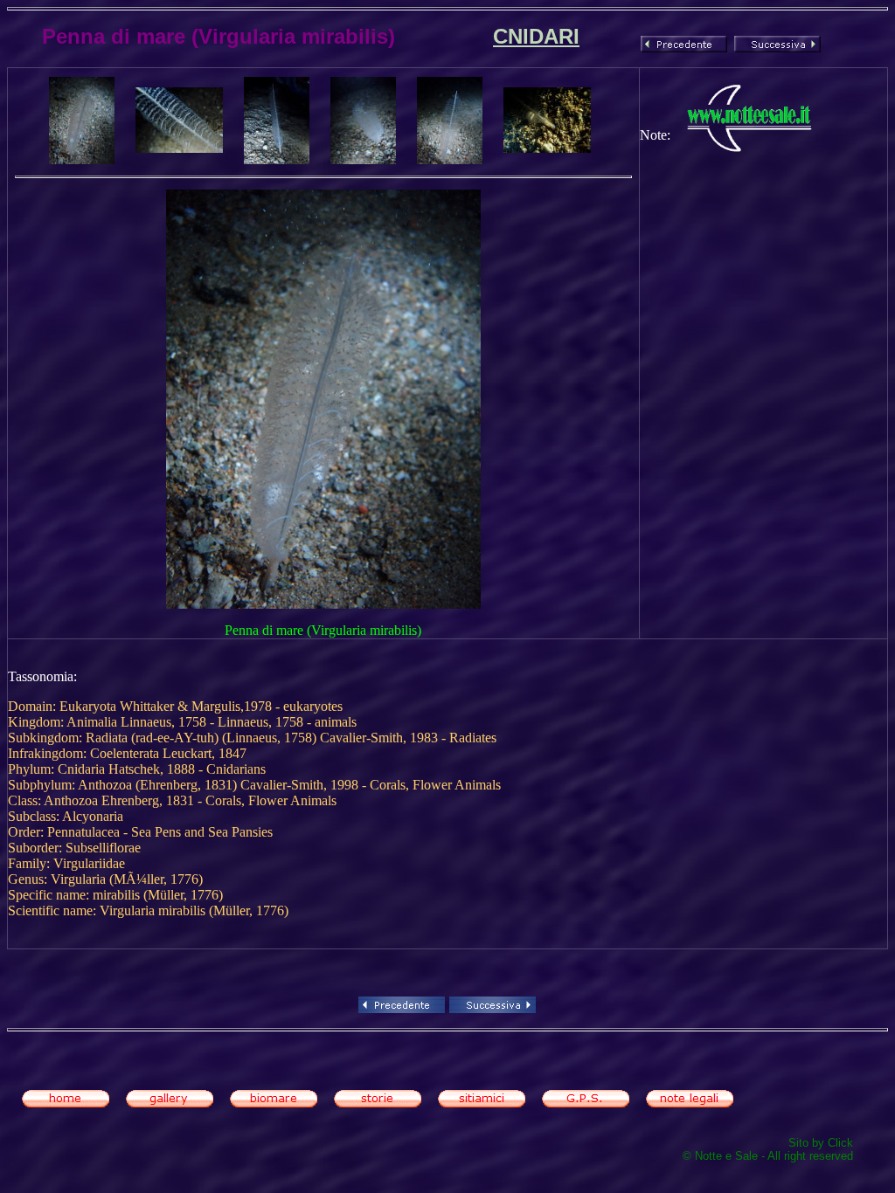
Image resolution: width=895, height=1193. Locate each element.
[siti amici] (481, 1102)
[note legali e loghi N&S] (689, 1102)
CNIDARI (536, 36)
